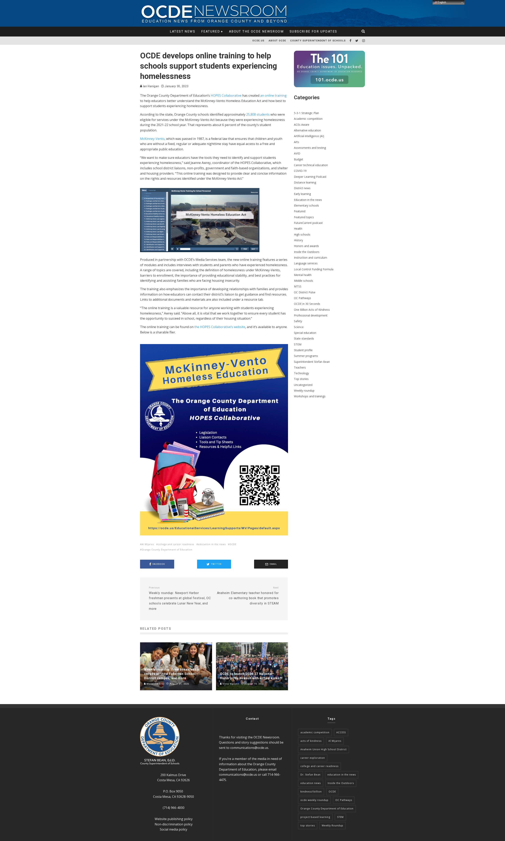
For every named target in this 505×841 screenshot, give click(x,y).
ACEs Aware (301, 124)
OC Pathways (302, 298)
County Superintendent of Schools (318, 40)
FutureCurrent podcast (308, 223)
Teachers (300, 367)
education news (310, 783)
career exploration (312, 758)
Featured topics (304, 217)
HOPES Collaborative (226, 95)
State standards (304, 338)
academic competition (314, 732)
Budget (298, 159)
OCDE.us (258, 40)
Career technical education (311, 165)
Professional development (310, 315)
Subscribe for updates (313, 31)
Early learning (302, 194)
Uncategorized (303, 385)
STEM (297, 344)
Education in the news (308, 200)
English (441, 2)
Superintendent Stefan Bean (312, 362)
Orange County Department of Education (167, 549)
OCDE (233, 544)
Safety (298, 321)
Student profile (303, 350)
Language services (306, 263)
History (298, 240)
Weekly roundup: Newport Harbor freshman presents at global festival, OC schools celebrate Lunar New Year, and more (180, 598)
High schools (302, 234)
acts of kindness (311, 741)
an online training (273, 95)
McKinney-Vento (152, 139)
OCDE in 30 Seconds (307, 304)
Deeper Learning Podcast (310, 177)
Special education (305, 333)
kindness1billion (311, 791)
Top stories (301, 379)
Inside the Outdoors (306, 252)
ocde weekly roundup (314, 800)
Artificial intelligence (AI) (309, 136)
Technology (301, 373)
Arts (296, 142)
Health (298, 228)
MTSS (297, 286)
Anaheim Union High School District (323, 749)
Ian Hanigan (150, 86)
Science (299, 327)
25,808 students (258, 114)
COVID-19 (300, 171)
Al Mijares (148, 544)
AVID (297, 153)
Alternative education (307, 130)
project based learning (315, 817)
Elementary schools (306, 205)
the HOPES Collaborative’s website (219, 327)
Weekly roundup (304, 390)
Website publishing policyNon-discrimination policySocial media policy (174, 824)
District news (302, 188)
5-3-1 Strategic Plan (306, 113)
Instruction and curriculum (310, 257)
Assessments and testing (310, 148)
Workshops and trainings (309, 396)
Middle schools (303, 281)
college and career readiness (176, 544)
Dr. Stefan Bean (310, 774)
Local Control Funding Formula (313, 269)
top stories (307, 825)
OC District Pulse (304, 292)
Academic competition (308, 119)
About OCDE (277, 40)
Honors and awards (306, 246)
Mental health (302, 275)
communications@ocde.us (249, 748)
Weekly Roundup (332, 825)
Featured (210, 31)
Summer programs (306, 356)
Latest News (182, 31)
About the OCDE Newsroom (256, 31)
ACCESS (341, 732)
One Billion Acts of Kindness (312, 310)
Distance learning (305, 182)
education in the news (212, 544)
